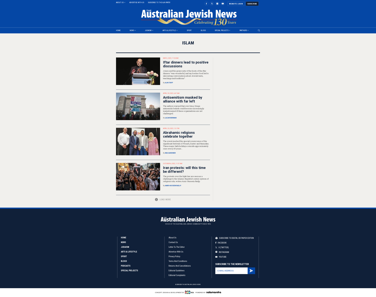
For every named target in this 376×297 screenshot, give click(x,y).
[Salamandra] (213, 292)
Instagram (223, 252)
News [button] (132, 30)
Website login (236, 4)
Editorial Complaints (177, 275)
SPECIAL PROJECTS (129, 270)
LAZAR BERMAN (171, 118)
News (123, 242)
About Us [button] (120, 2)
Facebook (222, 243)
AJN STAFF (169, 83)
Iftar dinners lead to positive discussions (185, 64)
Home (123, 237)
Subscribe (252, 4)
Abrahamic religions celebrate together (179, 135)
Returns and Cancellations (180, 266)
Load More (165, 199)
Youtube (222, 257)
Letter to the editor (177, 247)
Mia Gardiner (170, 153)
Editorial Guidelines (176, 270)
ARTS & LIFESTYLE (129, 252)
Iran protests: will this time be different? (184, 170)
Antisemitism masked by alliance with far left (182, 99)
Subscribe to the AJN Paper (159, 2)
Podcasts (125, 266)
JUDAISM (125, 247)
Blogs (203, 30)
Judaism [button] (148, 30)
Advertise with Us (176, 252)
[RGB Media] (190, 292)
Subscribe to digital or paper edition (236, 238)
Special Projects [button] (221, 30)
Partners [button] (243, 30)
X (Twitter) (224, 247)
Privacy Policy (174, 256)
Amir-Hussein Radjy (173, 185)
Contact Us (173, 242)
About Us (172, 237)
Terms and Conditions (178, 261)
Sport (189, 30)
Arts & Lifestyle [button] (169, 30)
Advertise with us (136, 2)
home (118, 30)
